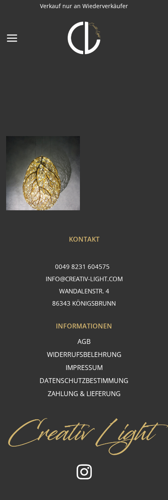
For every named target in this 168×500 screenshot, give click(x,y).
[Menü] (12, 37)
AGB (84, 341)
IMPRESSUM (84, 367)
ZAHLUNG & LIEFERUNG (84, 393)
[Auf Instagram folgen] (84, 473)
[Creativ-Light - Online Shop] (84, 38)
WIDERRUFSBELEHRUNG (84, 354)
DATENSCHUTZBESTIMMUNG (84, 380)
